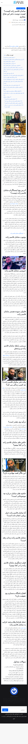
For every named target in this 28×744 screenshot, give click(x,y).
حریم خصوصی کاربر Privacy (14, 720)
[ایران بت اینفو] (18, 2)
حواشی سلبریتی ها (21, 8)
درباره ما (22, 720)
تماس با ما (6, 720)
